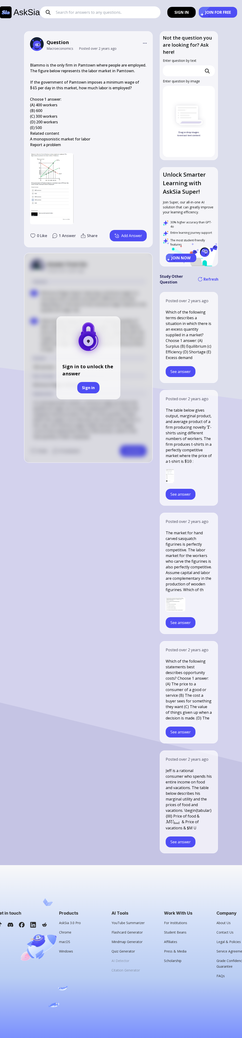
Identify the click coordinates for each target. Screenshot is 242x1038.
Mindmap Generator (127, 941)
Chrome (65, 932)
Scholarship (173, 960)
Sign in (88, 387)
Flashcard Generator (127, 932)
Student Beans (175, 932)
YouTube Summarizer (128, 923)
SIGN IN (181, 12)
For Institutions (175, 923)
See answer (180, 371)
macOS (64, 941)
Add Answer (131, 235)
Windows (66, 951)
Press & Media (175, 951)
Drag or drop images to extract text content (188, 134)
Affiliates (170, 941)
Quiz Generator (123, 951)
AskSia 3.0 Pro (70, 923)
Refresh (210, 279)
